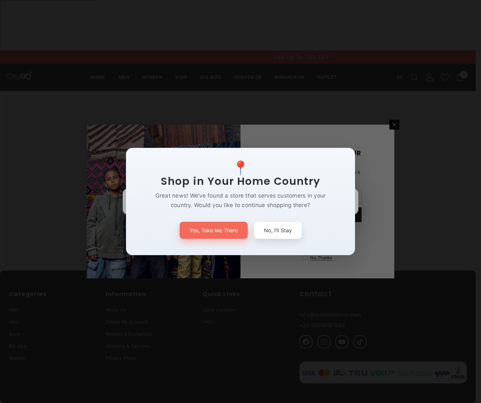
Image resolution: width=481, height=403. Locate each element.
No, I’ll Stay (278, 230)
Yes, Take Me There (213, 230)
